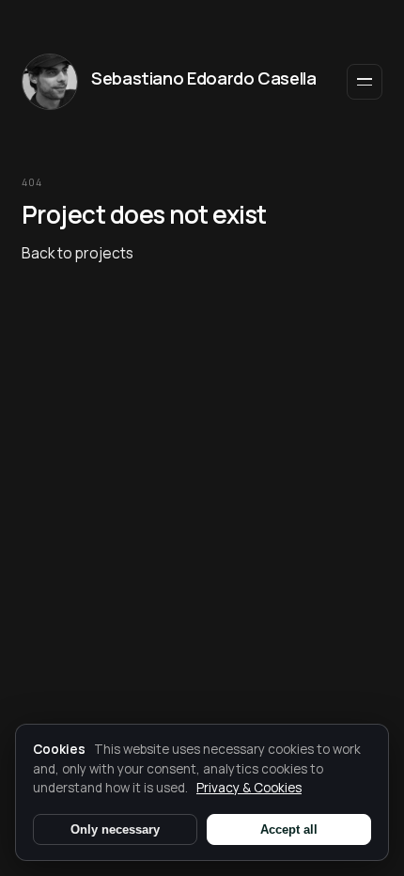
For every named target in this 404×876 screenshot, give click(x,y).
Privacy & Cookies (249, 787)
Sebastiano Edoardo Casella (204, 78)
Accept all (289, 829)
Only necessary (115, 829)
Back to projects (77, 252)
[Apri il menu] (364, 82)
